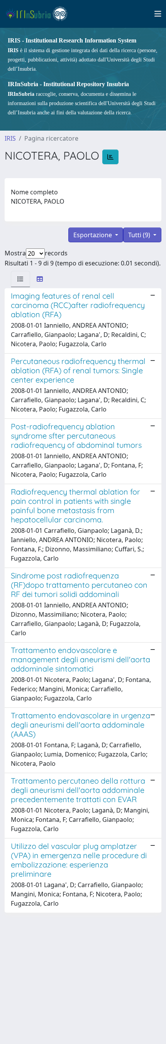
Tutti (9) (140, 235)
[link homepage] (40, 14)
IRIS (10, 138)
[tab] (20, 279)
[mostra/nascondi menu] (157, 14)
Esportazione (93, 235)
